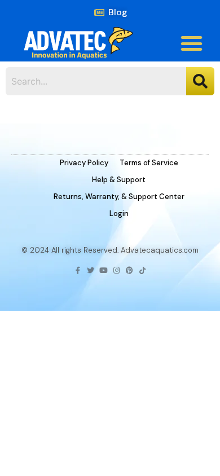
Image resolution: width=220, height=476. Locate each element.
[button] (191, 43)
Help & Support (119, 179)
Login (119, 213)
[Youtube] (103, 270)
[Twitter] (90, 270)
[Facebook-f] (77, 270)
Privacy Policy (84, 163)
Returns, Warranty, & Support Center (119, 196)
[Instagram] (116, 270)
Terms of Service (149, 163)
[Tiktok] (142, 270)
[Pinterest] (129, 270)
